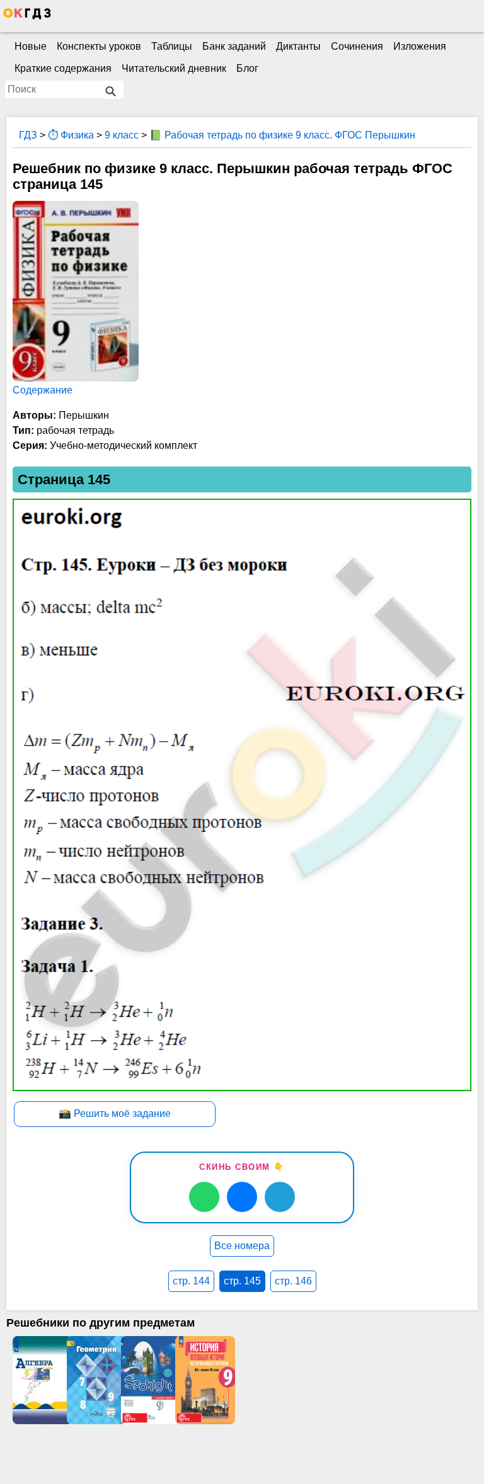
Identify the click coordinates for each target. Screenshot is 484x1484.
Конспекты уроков (99, 46)
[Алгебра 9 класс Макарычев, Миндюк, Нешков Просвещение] (40, 1380)
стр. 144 (191, 1281)
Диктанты (298, 46)
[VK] (242, 1197)
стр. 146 (293, 1281)
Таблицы (171, 46)
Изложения (419, 46)
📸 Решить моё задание (115, 1113)
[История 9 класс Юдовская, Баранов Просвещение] (202, 1380)
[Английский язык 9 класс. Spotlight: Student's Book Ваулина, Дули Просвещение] (148, 1380)
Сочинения (357, 46)
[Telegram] (280, 1197)
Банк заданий (234, 46)
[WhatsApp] (204, 1197)
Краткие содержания (63, 68)
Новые (30, 46)
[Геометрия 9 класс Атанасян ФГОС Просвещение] (94, 1380)
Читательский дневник (174, 68)
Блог (247, 68)
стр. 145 (242, 1281)
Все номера (242, 1245)
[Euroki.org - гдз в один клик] (27, 16)
